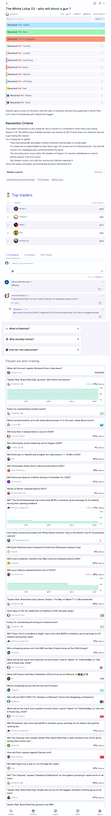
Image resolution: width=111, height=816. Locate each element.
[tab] (12, 255)
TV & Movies (43, 180)
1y (31, 282)
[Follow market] (94, 3)
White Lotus (57, 180)
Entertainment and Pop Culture (21, 180)
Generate (98, 172)
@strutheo (18, 312)
